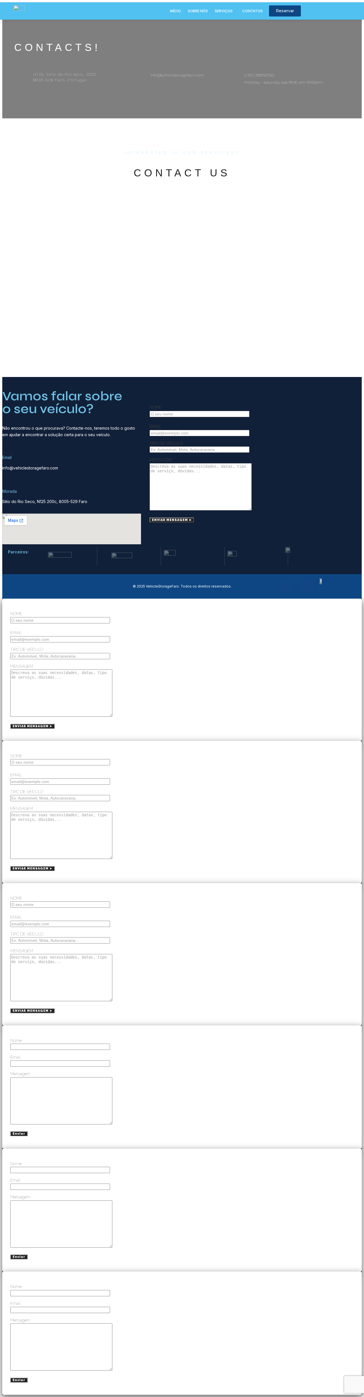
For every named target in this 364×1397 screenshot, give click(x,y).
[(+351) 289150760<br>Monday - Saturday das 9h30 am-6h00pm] (231, 74)
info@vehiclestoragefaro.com (177, 75)
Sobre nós (198, 11)
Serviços (224, 11)
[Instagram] (307, 585)
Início (175, 11)
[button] (225, 11)
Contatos (252, 11)
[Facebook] (285, 585)
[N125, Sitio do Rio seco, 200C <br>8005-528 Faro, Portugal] (20, 74)
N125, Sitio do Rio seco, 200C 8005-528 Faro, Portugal (65, 77)
